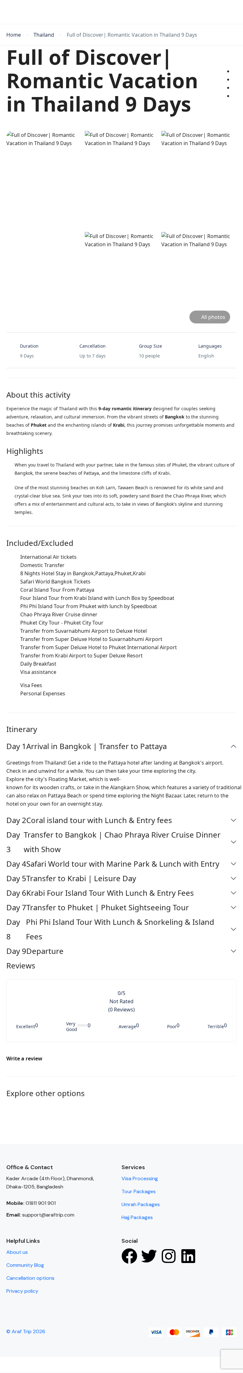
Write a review (25, 1058)
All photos (213, 317)
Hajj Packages (137, 1217)
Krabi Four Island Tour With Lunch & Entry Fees (100, 893)
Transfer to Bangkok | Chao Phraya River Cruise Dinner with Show (113, 841)
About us (17, 1252)
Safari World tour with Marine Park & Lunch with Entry (112, 863)
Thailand (44, 35)
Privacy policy (22, 1291)
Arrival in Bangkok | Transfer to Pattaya (86, 746)
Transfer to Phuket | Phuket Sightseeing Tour (97, 907)
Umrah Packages (141, 1204)
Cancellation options (30, 1278)
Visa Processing (140, 1178)
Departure (35, 951)
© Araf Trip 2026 (25, 1331)
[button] (215, 12)
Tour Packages (139, 1191)
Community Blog (25, 1265)
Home (13, 35)
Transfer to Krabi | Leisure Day (71, 878)
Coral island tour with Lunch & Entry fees (89, 820)
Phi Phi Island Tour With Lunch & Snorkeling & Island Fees (110, 929)
